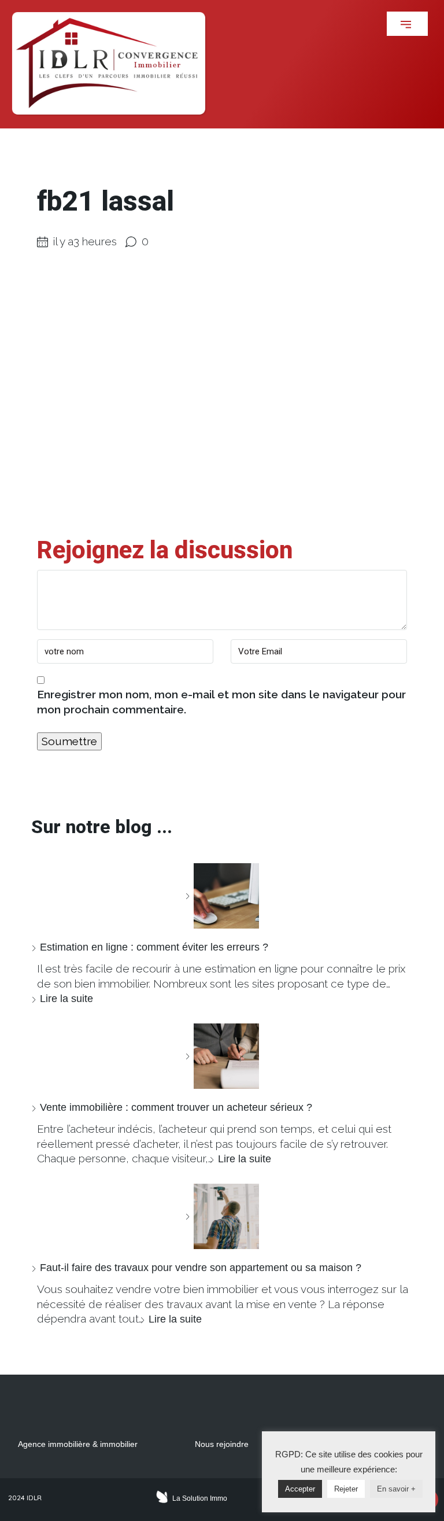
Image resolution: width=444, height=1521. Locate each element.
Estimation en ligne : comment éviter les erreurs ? (154, 947)
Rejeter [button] (346, 1489)
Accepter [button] (300, 1489)
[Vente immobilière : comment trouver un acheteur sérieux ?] (222, 1056)
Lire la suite (66, 998)
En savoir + (396, 1489)
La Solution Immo (199, 1498)
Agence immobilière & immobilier (78, 1444)
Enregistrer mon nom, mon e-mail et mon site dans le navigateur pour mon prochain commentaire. (221, 702)
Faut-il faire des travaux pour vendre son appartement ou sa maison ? (200, 1267)
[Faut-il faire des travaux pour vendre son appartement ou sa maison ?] (222, 1216)
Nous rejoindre (222, 1444)
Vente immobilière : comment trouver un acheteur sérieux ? (176, 1107)
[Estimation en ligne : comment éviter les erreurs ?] (222, 896)
